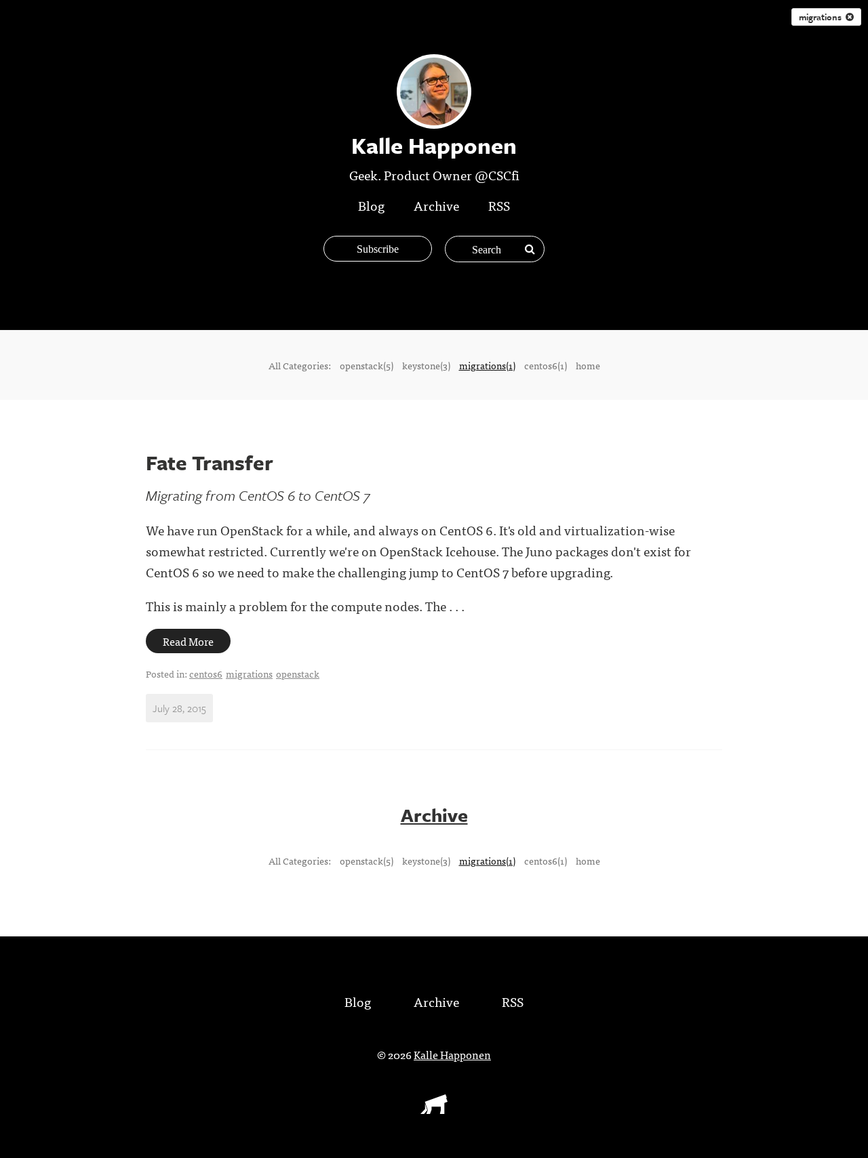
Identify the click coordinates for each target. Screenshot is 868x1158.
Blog (371, 204)
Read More (188, 641)
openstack (297, 673)
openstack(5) (366, 365)
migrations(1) (487, 365)
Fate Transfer (209, 462)
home (588, 365)
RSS (499, 204)
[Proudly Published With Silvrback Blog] (434, 1109)
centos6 (205, 673)
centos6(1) (545, 365)
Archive (436, 204)
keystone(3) (426, 365)
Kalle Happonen (452, 1054)
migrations (822, 17)
